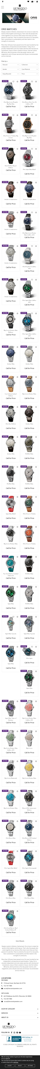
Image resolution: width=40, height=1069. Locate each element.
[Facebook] (11, 1032)
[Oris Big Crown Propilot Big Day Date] (11, 90)
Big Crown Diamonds (11, 778)
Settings (30, 1065)
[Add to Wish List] (13, 81)
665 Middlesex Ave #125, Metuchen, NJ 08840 (16, 994)
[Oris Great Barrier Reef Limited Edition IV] (11, 918)
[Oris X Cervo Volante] (29, 504)
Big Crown (29, 748)
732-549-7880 (8, 999)
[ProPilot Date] (29, 444)
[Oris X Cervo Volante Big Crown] (11, 124)
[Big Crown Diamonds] (11, 768)
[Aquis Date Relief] (11, 504)
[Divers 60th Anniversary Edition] (29, 798)
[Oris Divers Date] (11, 828)
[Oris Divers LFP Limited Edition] (29, 828)
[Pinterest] (17, 1032)
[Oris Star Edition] (11, 414)
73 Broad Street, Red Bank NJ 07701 (13, 981)
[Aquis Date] (11, 594)
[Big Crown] (29, 738)
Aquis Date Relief (11, 514)
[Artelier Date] (11, 354)
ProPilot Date (29, 454)
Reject (20, 1065)
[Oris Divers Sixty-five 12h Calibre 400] (29, 90)
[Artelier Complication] (11, 189)
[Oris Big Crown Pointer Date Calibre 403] (29, 221)
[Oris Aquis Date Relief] (29, 158)
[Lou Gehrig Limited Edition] (11, 384)
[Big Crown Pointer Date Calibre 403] (29, 708)
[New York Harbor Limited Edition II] (11, 564)
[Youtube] (20, 1032)
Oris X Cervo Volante (29, 514)
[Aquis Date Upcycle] (11, 624)
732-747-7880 (8, 986)
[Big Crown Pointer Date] (29, 384)
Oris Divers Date (11, 838)
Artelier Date (11, 364)
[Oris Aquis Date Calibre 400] (29, 288)
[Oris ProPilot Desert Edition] (11, 156)
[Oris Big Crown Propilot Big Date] (29, 124)
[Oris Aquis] (29, 651)
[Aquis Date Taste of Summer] (11, 708)
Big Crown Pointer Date (29, 394)
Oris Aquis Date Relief (29, 169)
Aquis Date (11, 604)
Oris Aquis (29, 658)
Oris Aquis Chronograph (29, 868)
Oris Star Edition (11, 424)
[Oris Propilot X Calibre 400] (29, 255)
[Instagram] (14, 1032)
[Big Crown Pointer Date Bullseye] (11, 320)
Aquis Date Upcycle (10, 634)
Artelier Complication (10, 199)
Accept (10, 1065)
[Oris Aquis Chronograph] (29, 858)
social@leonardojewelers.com (13, 988)
